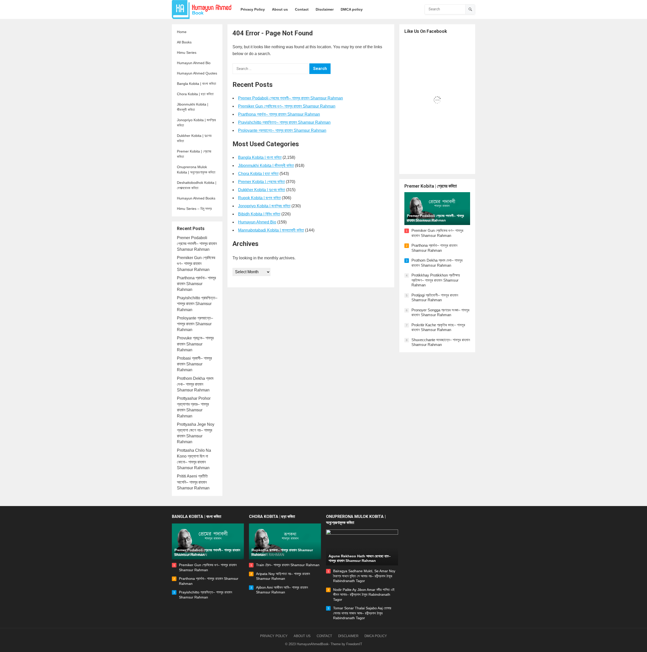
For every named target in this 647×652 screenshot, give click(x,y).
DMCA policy (375, 636)
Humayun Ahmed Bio (194, 63)
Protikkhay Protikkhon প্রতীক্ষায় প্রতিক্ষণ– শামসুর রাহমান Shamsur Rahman (435, 280)
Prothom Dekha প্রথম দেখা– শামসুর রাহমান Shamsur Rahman (195, 384)
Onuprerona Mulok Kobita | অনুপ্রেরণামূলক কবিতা (196, 169)
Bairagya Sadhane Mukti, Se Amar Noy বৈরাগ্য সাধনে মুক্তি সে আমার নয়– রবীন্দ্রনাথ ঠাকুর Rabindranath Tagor (364, 576)
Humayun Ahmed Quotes (197, 73)
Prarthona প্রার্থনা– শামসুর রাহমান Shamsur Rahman (196, 284)
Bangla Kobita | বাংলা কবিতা (196, 84)
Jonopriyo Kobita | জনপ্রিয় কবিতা (196, 122)
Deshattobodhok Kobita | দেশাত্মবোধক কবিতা (196, 185)
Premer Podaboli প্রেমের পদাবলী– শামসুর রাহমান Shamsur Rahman (197, 244)
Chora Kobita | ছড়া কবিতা (195, 94)
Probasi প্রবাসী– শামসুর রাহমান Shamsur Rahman (194, 364)
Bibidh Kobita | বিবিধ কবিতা (259, 214)
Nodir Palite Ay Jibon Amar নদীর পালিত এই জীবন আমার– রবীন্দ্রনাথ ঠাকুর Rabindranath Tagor (364, 594)
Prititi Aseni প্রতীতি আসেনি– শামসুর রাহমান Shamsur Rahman (193, 482)
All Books (184, 42)
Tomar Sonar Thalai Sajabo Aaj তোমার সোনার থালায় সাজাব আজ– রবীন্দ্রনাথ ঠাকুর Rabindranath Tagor (362, 613)
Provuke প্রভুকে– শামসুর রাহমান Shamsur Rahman (195, 344)
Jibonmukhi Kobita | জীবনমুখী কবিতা (192, 107)
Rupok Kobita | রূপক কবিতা (259, 198)
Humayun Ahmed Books (196, 198)
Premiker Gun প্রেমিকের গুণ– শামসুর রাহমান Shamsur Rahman (196, 263)
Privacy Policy (274, 636)
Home (182, 32)
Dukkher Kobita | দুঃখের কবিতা (194, 138)
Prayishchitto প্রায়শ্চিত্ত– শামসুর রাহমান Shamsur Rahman (197, 304)
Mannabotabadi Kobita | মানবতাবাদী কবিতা (271, 230)
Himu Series (186, 53)
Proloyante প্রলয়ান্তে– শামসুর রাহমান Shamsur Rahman (195, 324)
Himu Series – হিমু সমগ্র (194, 209)
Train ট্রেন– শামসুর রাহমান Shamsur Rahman (287, 565)
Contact (324, 636)
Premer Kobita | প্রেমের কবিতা (194, 154)
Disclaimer (348, 636)
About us (302, 636)
